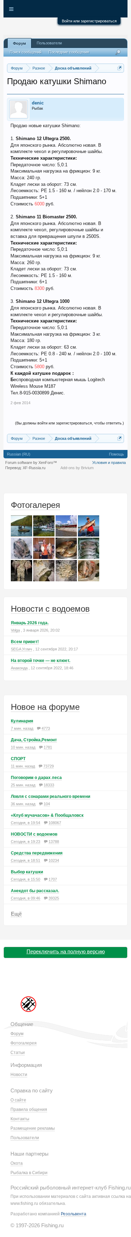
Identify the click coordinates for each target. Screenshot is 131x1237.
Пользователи (49, 43)
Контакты (19, 1118)
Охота (16, 1163)
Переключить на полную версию (66, 951)
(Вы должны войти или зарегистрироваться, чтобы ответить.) (69, 423)
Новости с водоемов (50, 608)
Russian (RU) (18, 454)
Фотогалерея (35, 505)
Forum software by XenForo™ (31, 462)
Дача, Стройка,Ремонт (34, 739)
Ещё (16, 914)
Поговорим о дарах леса (36, 777)
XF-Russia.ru (34, 468)
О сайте (18, 1100)
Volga (15, 630)
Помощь (116, 454)
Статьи (17, 1052)
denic (38, 102)
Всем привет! (25, 641)
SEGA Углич (21, 649)
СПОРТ (18, 758)
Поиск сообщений (26, 52)
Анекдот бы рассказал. (35, 890)
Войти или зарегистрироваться (89, 21)
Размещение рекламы (32, 1128)
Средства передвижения (37, 853)
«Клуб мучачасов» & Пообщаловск (47, 815)
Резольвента (73, 1213)
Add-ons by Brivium (77, 468)
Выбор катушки (27, 871)
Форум (19, 43)
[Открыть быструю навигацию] (119, 68)
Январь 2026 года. (30, 622)
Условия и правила (109, 462)
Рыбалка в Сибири (29, 1172)
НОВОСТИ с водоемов (34, 834)
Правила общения (28, 1109)
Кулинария (22, 721)
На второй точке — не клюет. (40, 660)
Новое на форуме (45, 707)
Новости (18, 1074)
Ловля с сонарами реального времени (50, 796)
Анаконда (19, 668)
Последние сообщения (69, 52)
